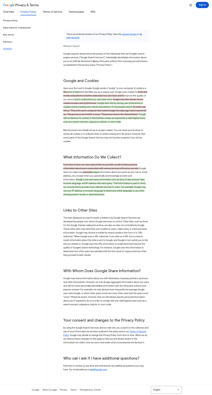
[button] (191, 5)
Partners (7, 41)
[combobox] (166, 389)
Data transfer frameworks (17, 27)
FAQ (93, 11)
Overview (8, 11)
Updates (7, 48)
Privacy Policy (28, 11)
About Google (50, 389)
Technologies (76, 11)
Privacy (63, 389)
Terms (73, 389)
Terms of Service (52, 11)
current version (129, 34)
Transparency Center (90, 389)
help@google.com (98, 369)
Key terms (8, 34)
